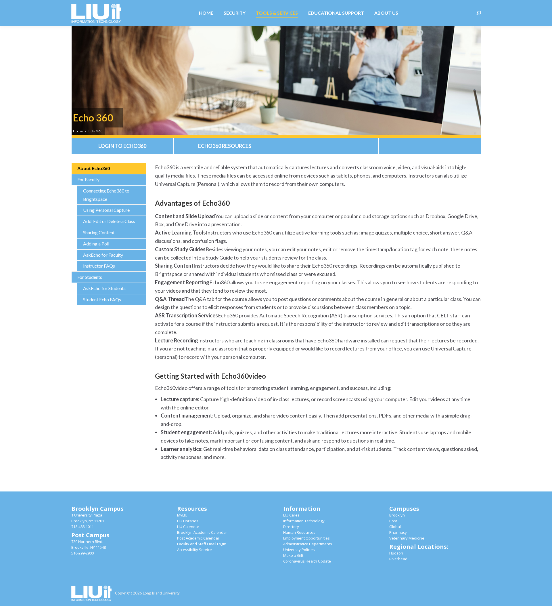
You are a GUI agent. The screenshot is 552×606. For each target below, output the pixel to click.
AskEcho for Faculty (103, 255)
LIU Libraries (187, 520)
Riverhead (398, 558)
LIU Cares (291, 515)
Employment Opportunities (306, 538)
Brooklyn (397, 515)
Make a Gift (293, 555)
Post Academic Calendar (198, 538)
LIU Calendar (188, 526)
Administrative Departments (307, 543)
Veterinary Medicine (406, 538)
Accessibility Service (194, 549)
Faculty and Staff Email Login (201, 543)
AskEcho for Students (104, 288)
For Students (89, 277)
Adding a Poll (96, 243)
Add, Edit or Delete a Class (109, 221)
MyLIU (182, 515)
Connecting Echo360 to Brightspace (106, 195)
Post (393, 520)
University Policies (299, 549)
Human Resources (299, 532)
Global (395, 526)
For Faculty (88, 179)
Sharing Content (99, 232)
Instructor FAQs (99, 265)
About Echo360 (93, 168)
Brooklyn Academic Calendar (202, 532)
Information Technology (304, 520)
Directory (291, 526)
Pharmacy (398, 532)
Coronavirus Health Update (307, 561)
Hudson (396, 553)
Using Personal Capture (106, 210)
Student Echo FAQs (102, 299)
